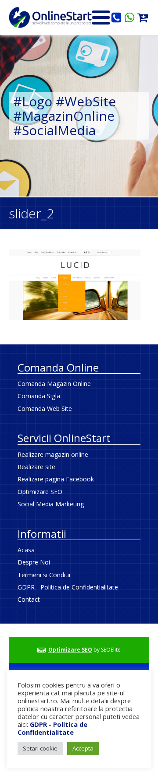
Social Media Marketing (51, 504)
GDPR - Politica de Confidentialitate (68, 587)
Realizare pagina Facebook (56, 479)
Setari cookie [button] (40, 748)
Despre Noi (34, 562)
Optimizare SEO (40, 491)
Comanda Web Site (45, 408)
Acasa (26, 550)
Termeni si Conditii (44, 575)
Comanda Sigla (39, 396)
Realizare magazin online (53, 454)
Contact (29, 599)
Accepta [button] (82, 748)
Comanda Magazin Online (54, 383)
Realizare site (36, 467)
